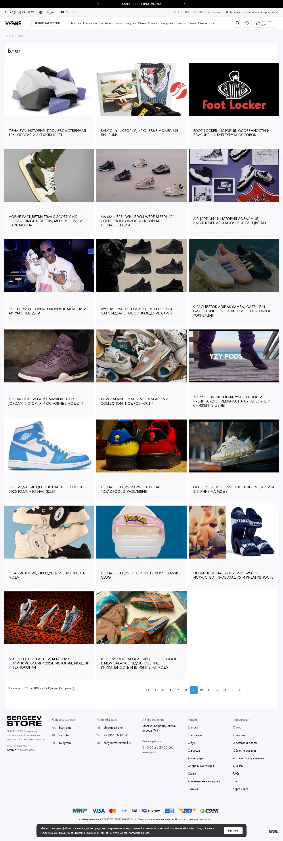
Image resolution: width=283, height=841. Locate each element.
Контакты (239, 735)
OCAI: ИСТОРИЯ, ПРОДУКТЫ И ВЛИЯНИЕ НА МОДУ (47, 575)
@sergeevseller (113, 727)
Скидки (203, 23)
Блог (20, 36)
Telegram (65, 743)
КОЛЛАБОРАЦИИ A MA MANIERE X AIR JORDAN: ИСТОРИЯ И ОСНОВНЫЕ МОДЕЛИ (46, 401)
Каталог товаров (93, 23)
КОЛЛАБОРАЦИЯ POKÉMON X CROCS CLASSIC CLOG (140, 575)
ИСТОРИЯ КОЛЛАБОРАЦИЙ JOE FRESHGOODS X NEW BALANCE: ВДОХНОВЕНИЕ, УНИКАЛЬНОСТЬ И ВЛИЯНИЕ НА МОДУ (140, 663)
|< (147, 690)
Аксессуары (196, 758)
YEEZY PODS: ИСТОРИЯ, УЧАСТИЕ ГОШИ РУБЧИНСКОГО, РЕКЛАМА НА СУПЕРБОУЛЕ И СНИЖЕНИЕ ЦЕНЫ (231, 401)
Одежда (153, 23)
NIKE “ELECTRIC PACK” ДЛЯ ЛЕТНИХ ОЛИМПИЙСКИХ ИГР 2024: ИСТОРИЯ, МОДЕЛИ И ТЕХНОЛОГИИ (49, 663)
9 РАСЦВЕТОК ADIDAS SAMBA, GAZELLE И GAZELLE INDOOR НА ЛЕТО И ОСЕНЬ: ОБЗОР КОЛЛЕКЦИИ (232, 311)
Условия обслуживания (248, 758)
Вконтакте (65, 727)
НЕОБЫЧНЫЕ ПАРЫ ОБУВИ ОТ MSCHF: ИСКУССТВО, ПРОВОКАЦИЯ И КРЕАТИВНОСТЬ (233, 575)
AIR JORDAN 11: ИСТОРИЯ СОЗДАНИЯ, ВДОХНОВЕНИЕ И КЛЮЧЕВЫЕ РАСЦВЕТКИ (229, 221)
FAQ (236, 773)
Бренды (76, 23)
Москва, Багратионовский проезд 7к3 (159, 728)
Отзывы (238, 766)
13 (224, 690)
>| (240, 690)
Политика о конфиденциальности (192, 819)
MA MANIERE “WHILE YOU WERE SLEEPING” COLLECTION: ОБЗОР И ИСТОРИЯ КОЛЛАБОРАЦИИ (137, 221)
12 (216, 690)
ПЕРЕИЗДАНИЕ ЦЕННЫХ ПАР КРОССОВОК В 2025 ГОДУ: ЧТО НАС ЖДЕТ (47, 489)
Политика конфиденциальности (61, 833)
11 (209, 690)
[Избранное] (247, 23)
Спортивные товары (173, 23)
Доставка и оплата (245, 743)
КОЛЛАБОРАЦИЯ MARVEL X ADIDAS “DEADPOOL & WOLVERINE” (131, 489)
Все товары (195, 735)
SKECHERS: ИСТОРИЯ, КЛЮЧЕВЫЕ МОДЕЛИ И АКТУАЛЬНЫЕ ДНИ (47, 311)
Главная (9, 36)
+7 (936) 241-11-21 (116, 735)
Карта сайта (240, 789)
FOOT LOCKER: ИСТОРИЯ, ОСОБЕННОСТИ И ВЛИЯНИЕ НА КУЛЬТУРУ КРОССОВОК (231, 132)
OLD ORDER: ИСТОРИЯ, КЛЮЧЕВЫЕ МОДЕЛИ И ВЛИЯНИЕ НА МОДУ (233, 489)
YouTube (64, 735)
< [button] (98, 3)
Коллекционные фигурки (120, 23)
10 (201, 690)
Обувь (142, 23)
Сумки (192, 23)
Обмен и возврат (244, 750)
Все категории (49, 23)
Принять (233, 831)
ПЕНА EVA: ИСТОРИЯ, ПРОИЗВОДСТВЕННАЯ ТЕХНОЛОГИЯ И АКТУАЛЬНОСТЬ (47, 132)
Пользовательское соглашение (154, 819)
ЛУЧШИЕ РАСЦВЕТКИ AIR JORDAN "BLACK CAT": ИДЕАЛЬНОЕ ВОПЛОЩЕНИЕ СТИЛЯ (136, 311)
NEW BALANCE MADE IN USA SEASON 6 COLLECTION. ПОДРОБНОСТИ (134, 401)
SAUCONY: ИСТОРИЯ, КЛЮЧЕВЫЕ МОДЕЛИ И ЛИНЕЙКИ (139, 132)
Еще (212, 23)
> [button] (185, 3)
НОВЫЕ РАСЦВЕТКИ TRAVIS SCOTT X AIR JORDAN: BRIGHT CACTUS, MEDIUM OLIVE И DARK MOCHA (45, 221)
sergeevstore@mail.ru (117, 743)
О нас (237, 727)
